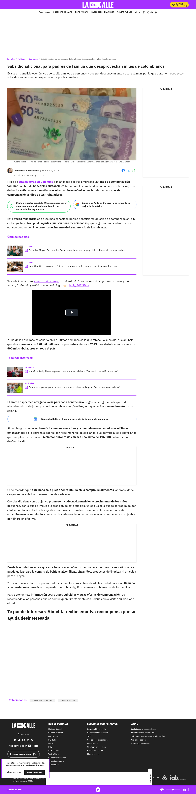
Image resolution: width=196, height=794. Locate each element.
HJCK (50, 744)
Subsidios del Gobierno (42, 700)
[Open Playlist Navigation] (188, 789)
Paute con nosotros (95, 751)
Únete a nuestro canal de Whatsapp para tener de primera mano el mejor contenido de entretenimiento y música (41, 206)
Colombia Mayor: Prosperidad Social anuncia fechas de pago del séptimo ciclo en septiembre (77, 250)
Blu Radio (52, 740)
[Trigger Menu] (9, 4)
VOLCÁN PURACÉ (124, 12)
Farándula (29, 367)
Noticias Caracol (55, 729)
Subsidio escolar (68, 700)
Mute (162, 789)
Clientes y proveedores (96, 747)
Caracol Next (53, 765)
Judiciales (29, 383)
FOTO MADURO (82, 12)
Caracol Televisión (55, 733)
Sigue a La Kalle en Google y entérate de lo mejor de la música (74, 418)
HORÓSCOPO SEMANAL (62, 12)
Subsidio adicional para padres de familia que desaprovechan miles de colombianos (78, 59)
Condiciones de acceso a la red (143, 729)
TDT (89, 736)
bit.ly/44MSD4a (79, 285)
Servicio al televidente (96, 729)
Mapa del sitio (93, 754)
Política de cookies (138, 740)
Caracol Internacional (57, 758)
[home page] (98, 5)
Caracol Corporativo (56, 761)
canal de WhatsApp (46, 281)
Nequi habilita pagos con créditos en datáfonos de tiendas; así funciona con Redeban (73, 266)
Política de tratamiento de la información (148, 736)
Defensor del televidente (97, 733)
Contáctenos (92, 744)
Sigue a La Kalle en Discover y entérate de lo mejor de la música (106, 204)
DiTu (50, 747)
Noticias (21, 59)
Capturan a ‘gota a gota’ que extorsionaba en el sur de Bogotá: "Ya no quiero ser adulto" (74, 387)
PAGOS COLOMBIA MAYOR (102, 12)
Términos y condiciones (140, 744)
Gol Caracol (53, 736)
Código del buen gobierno (97, 740)
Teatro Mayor (53, 754)
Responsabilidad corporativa (143, 733)
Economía (33, 59)
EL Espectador (54, 751)
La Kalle (11, 59)
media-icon (98, 789)
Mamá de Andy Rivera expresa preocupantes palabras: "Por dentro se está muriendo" (73, 371)
